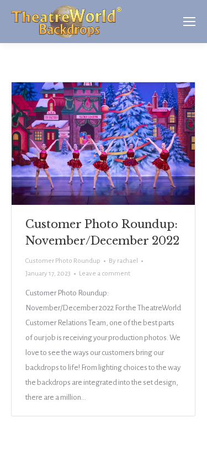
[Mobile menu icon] (189, 21)
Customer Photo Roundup (62, 260)
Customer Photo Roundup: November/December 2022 (102, 232)
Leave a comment (104, 273)
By (123, 260)
